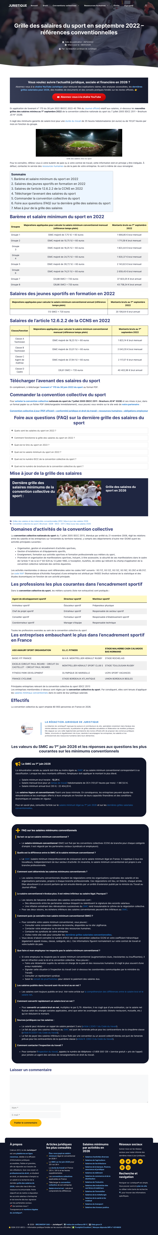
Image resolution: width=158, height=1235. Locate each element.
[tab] (79, 431)
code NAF (19, 573)
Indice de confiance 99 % (76, 1224)
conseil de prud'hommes (45, 979)
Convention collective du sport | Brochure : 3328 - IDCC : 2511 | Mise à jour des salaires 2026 (52, 524)
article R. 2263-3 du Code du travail (95, 1039)
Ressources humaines (95, 5)
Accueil (34, 5)
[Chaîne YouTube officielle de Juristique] (140, 1161)
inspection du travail (48, 1051)
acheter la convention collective (31, 401)
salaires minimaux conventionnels (31, 693)
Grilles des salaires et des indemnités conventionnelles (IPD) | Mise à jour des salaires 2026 (50, 521)
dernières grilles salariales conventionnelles (88, 935)
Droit (45, 5)
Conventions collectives (64, 5)
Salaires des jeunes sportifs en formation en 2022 (50, 184)
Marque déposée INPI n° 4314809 (107, 1227)
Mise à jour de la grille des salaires (38, 208)
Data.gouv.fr (96, 1224)
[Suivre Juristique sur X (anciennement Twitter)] (128, 1161)
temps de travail (59, 783)
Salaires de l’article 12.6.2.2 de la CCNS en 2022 (49, 188)
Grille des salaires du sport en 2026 (121, 488)
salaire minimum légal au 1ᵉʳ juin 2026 (78, 805)
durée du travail (73, 121)
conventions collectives (62, 1176)
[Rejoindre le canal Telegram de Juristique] (134, 1161)
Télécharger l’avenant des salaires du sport (45, 193)
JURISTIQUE (18, 5)
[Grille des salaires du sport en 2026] (79, 504)
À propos (128, 5)
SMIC (80, 770)
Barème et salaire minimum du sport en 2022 (46, 179)
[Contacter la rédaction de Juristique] (128, 1167)
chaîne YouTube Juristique (49, 86)
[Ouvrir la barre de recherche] (146, 5)
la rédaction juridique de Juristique (72, 722)
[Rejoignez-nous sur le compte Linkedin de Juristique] (122, 1167)
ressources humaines (52, 166)
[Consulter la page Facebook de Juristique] (122, 1161)
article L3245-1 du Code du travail (99, 1026)
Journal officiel (92, 108)
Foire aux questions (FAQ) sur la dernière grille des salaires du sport (62, 203)
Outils (116, 5)
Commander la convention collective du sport (47, 198)
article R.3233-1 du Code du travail (40, 1032)
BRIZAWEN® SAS (43, 1224)
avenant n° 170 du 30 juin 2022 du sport (62, 387)
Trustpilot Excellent (83, 1227)
